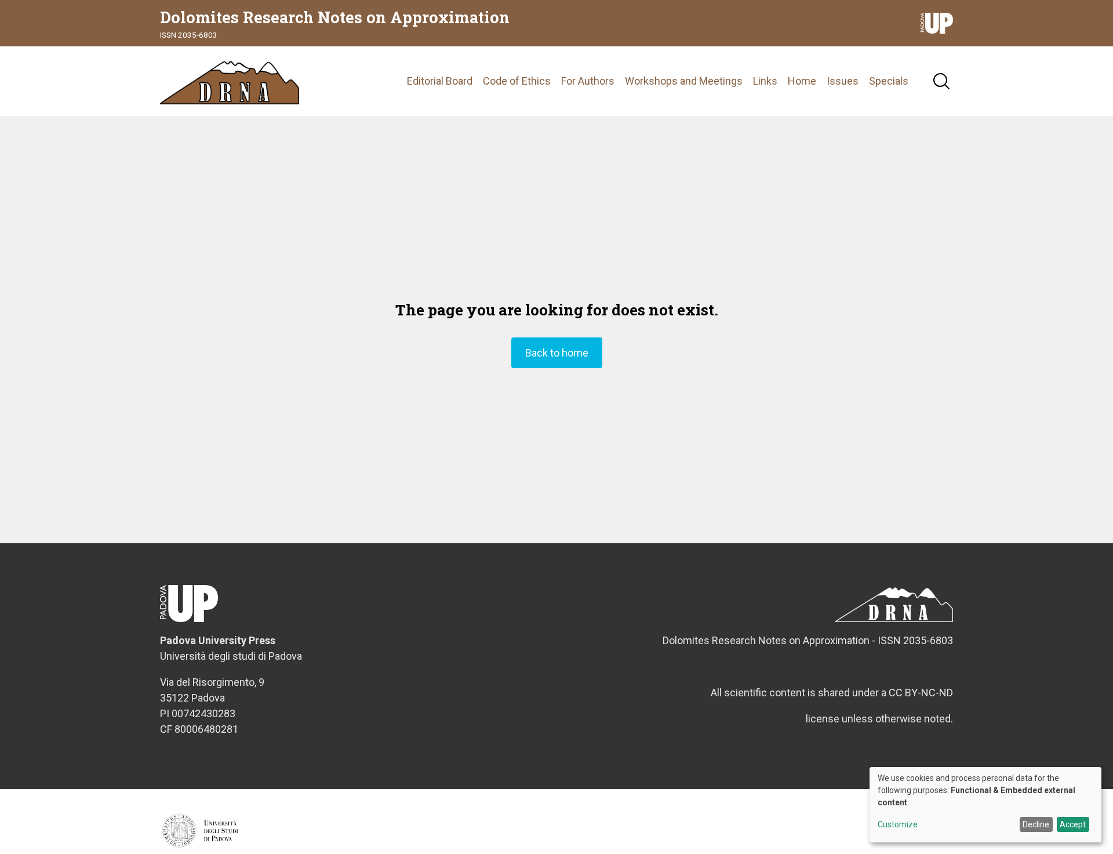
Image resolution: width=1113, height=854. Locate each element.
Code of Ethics (517, 81)
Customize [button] (898, 824)
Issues (843, 81)
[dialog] (985, 804)
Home (802, 81)
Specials (888, 81)
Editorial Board (439, 81)
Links (765, 81)
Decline (1036, 824)
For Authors (587, 81)
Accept (1073, 824)
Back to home (556, 353)
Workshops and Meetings (684, 81)
